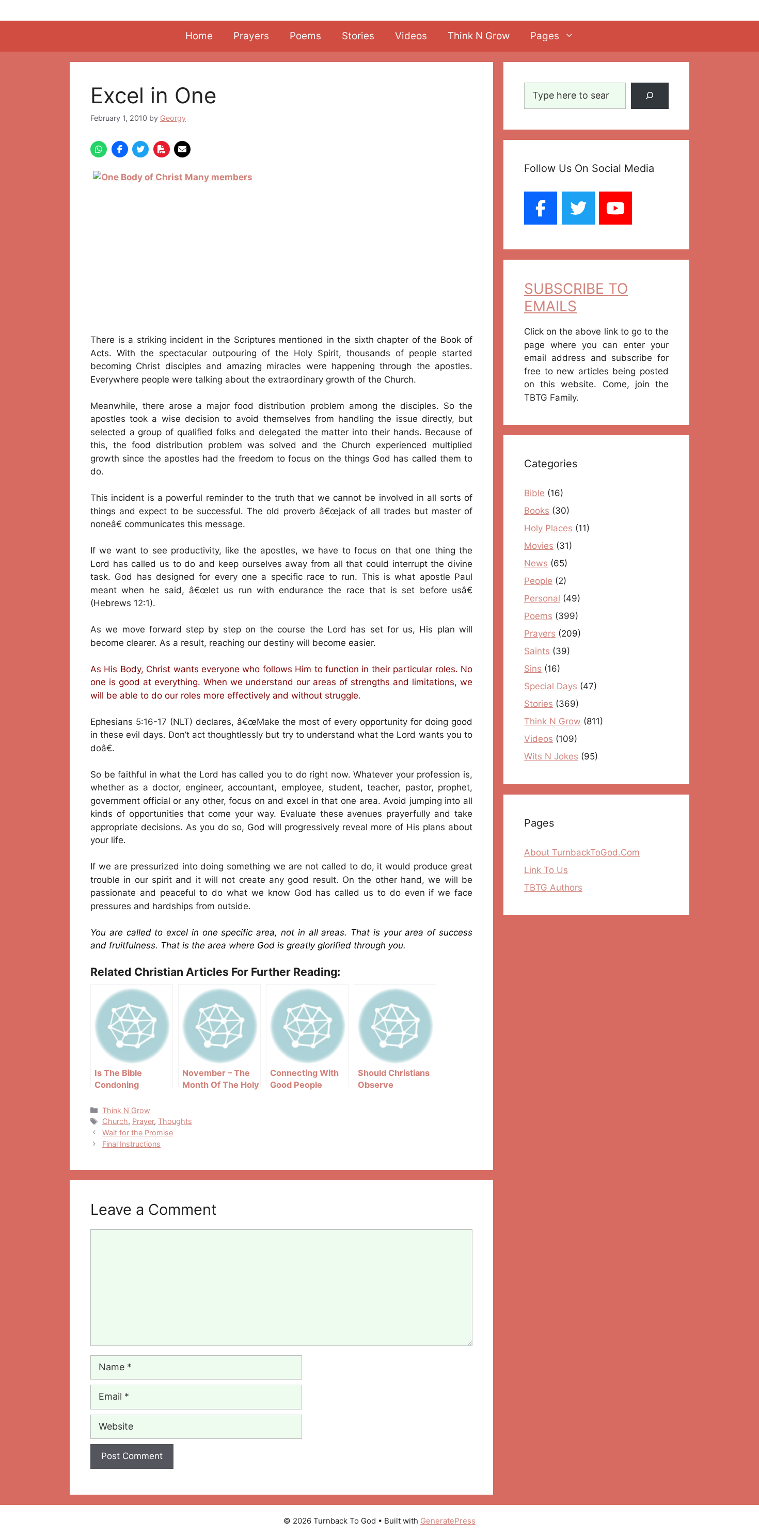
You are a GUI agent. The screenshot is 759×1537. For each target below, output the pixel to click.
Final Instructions (131, 1143)
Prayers (251, 36)
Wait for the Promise (137, 1132)
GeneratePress (448, 1521)
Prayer (143, 1121)
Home (199, 36)
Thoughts (175, 1121)
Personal (542, 598)
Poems (305, 36)
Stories (358, 36)
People (538, 581)
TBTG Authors (553, 887)
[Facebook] (540, 208)
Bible (534, 493)
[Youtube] (615, 208)
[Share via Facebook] (120, 149)
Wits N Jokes (551, 756)
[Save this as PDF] (161, 149)
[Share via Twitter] (140, 149)
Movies (539, 546)
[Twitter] (578, 208)
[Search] (650, 96)
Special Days (550, 686)
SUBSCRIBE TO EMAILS (576, 297)
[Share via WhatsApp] (98, 149)
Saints (537, 651)
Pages (544, 36)
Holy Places (548, 528)
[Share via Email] (182, 149)
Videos (411, 36)
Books (536, 510)
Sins (533, 668)
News (536, 563)
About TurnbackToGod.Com (582, 852)
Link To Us (546, 870)
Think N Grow (479, 36)
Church (115, 1121)
